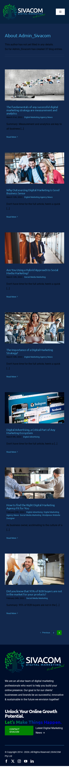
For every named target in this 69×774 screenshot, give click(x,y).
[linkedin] (32, 761)
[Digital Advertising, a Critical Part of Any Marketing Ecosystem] (34, 407)
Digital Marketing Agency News (38, 117)
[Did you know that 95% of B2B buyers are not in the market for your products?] (34, 569)
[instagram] (19, 761)
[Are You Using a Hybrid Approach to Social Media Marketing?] (34, 248)
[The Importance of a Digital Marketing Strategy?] (34, 327)
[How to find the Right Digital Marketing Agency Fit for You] (34, 483)
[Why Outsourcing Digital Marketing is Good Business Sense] (34, 168)
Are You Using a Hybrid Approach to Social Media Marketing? (32, 271)
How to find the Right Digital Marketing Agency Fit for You (30, 506)
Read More (11, 137)
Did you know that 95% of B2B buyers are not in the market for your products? (34, 592)
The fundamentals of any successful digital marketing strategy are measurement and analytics (32, 110)
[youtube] (25, 761)
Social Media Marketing (35, 277)
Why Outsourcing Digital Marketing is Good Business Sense (33, 191)
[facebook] (6, 761)
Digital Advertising (31, 437)
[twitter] (12, 761)
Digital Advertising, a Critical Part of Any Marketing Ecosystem (30, 431)
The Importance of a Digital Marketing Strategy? (29, 351)
